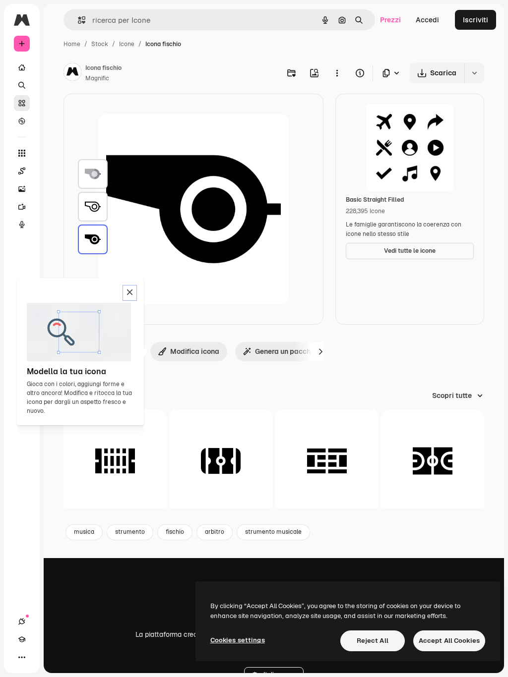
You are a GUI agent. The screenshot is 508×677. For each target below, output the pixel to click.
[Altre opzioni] (337, 73)
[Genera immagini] (22, 189)
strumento (130, 532)
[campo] (115, 460)
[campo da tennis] (327, 460)
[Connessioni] (22, 621)
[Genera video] (22, 207)
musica (84, 532)
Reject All (372, 640)
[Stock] (22, 103)
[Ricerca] (22, 85)
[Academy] (22, 639)
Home (72, 44)
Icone (126, 44)
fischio (175, 532)
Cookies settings (237, 640)
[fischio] (93, 174)
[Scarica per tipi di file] (391, 73)
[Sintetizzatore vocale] (22, 224)
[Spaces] (22, 171)
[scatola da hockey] (220, 460)
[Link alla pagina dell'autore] (72, 73)
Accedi (427, 19)
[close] (130, 293)
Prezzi (390, 19)
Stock (99, 44)
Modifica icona (194, 351)
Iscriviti (475, 19)
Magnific (97, 78)
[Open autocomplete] (77, 20)
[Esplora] (22, 121)
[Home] (22, 67)
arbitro (214, 532)
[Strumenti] (22, 153)
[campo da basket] (432, 460)
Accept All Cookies (449, 640)
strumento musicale (273, 532)
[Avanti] (320, 351)
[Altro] (22, 657)
